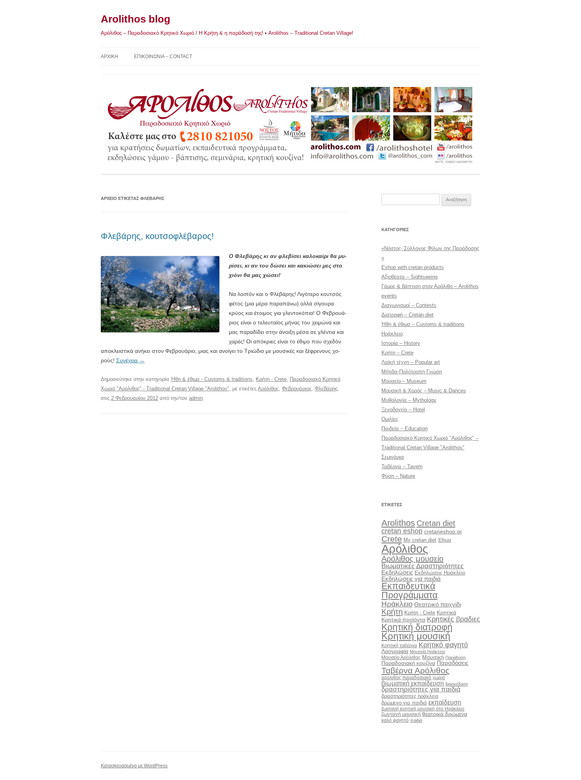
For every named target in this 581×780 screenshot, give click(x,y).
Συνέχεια (130, 360)
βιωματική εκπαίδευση (412, 683)
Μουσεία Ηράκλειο (427, 651)
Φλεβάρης (326, 389)
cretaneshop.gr (443, 532)
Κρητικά (446, 612)
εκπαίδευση (444, 702)
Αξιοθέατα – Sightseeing (409, 277)
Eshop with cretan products (412, 267)
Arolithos (398, 523)
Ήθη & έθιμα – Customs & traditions (422, 324)
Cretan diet (436, 523)
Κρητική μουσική (415, 636)
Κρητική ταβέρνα (399, 645)
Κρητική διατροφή (417, 627)
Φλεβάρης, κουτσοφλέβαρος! (157, 236)
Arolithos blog (135, 19)
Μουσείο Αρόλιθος (401, 657)
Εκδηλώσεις (397, 572)
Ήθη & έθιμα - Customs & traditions (212, 379)
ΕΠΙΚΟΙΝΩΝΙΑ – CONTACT (163, 56)
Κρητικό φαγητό (443, 645)
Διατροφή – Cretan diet (407, 315)
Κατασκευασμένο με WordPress (134, 766)
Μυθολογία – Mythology (408, 400)
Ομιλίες (389, 419)
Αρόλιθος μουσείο (412, 558)
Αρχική (109, 56)
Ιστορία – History (400, 343)
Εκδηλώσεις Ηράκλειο (440, 573)
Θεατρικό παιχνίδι (437, 604)
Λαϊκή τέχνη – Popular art (410, 362)
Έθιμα (444, 540)
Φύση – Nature (398, 476)
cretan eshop (402, 531)
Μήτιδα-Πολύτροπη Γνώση (411, 372)
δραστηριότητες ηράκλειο (409, 696)
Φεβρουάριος (296, 389)
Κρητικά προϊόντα (403, 619)
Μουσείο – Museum (403, 381)
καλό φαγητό (395, 720)
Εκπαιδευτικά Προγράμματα (409, 590)
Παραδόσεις (452, 662)
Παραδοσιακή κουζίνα (408, 663)
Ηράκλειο (392, 334)
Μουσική (433, 657)
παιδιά (416, 720)
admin (196, 398)
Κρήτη (392, 611)
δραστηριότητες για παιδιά (420, 689)
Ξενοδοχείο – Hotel (403, 410)
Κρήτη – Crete (397, 353)
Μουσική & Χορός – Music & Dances (423, 391)
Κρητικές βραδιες (453, 619)
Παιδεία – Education (404, 428)
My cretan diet (420, 540)
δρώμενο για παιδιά (404, 703)
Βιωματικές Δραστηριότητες (422, 566)
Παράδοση (455, 657)
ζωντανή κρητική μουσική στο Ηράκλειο (422, 709)
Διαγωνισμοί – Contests (408, 305)
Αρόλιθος (268, 389)
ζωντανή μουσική (401, 714)
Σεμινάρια (392, 457)
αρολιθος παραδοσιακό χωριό (413, 677)
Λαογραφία (394, 651)
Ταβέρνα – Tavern (402, 466)
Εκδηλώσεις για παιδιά (411, 578)
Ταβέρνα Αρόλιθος (415, 670)
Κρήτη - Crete (271, 379)
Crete (391, 538)
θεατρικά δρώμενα (444, 714)
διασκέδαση (456, 684)
